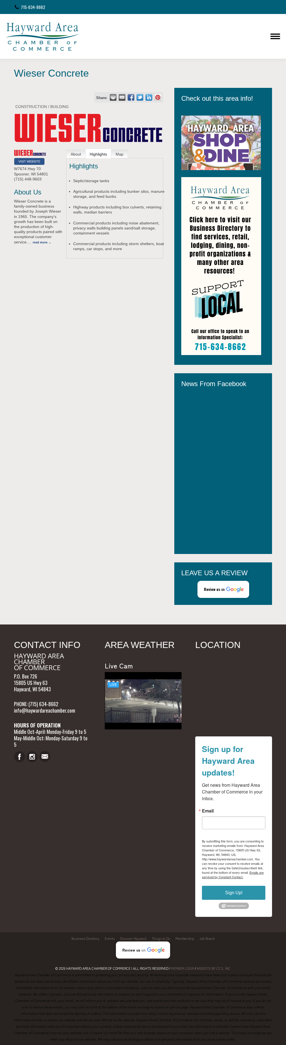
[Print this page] (113, 97)
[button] (223, 589)
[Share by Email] (122, 97)
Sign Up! (233, 892)
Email (208, 811)
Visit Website (29, 161)
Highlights (98, 154)
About (76, 154)
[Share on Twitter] (140, 97)
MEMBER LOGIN (182, 968)
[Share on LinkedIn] (149, 97)
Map (119, 154)
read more (40, 242)
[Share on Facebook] (131, 97)
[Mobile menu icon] (275, 36)
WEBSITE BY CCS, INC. (214, 968)
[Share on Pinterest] (157, 97)
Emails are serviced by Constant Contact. (233, 874)
